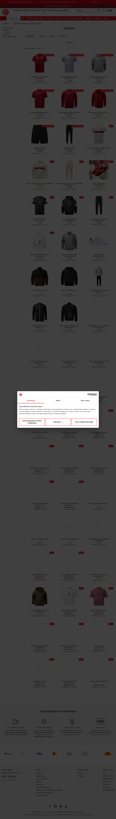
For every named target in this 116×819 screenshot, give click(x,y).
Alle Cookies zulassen (84, 422)
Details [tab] (58, 400)
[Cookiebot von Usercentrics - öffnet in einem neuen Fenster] (89, 394)
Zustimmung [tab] (31, 400)
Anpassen (57, 422)
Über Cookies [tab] (85, 400)
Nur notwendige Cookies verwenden (32, 422)
